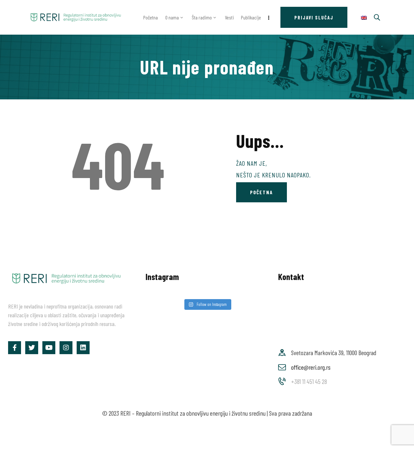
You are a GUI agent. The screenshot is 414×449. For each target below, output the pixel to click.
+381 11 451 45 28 (309, 381)
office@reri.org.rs (311, 367)
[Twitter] (31, 347)
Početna (261, 192)
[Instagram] (66, 347)
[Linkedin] (83, 347)
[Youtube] (48, 347)
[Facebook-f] (14, 347)
